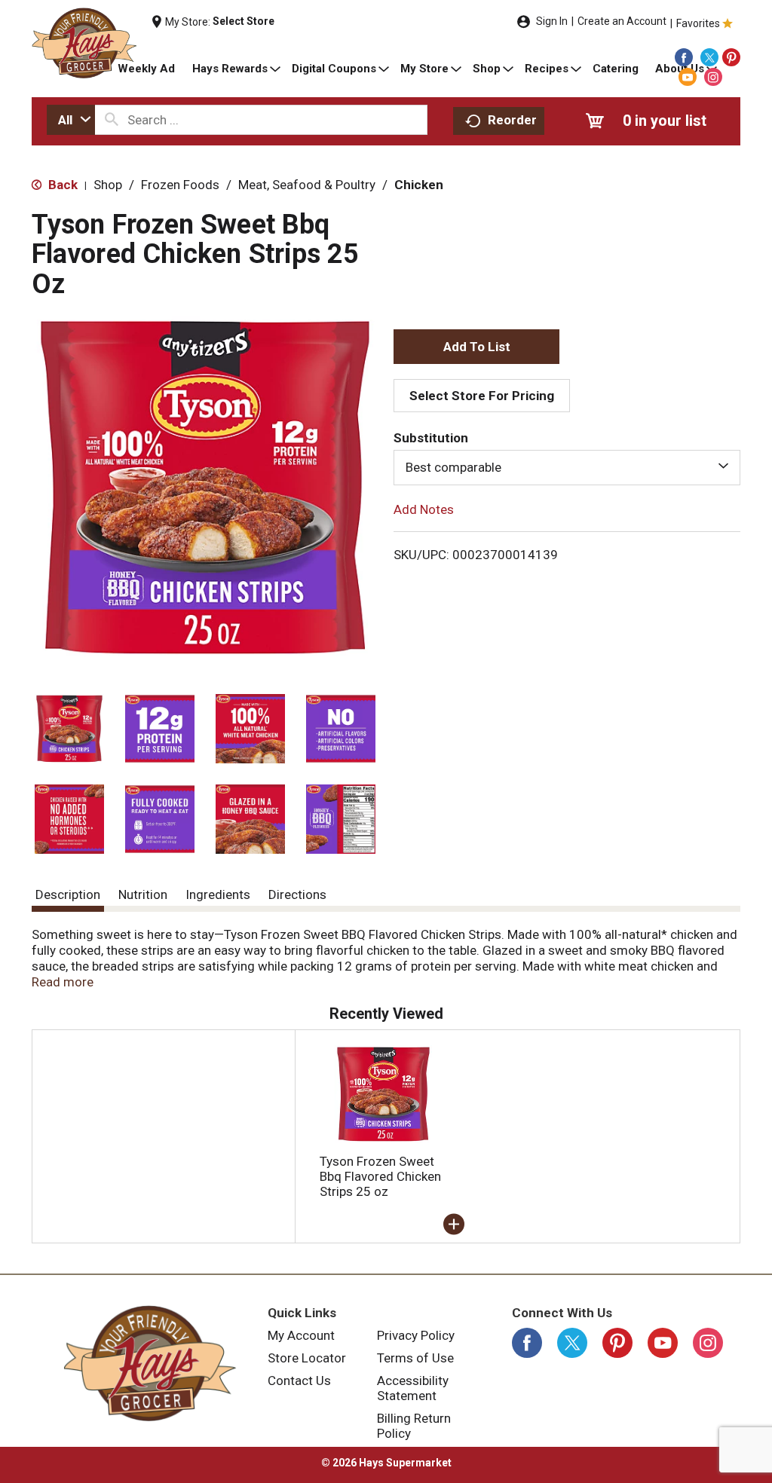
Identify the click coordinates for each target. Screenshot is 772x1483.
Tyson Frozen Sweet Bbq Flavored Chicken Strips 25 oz (380, 1176)
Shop (107, 184)
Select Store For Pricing (481, 395)
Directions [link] (297, 894)
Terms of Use (415, 1357)
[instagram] (713, 77)
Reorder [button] (512, 119)
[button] (69, 728)
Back (61, 184)
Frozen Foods (180, 184)
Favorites (698, 23)
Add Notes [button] (424, 508)
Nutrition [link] (142, 894)
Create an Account (621, 21)
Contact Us (299, 1380)
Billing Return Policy (414, 1426)
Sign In (552, 21)
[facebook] (684, 57)
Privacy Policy (416, 1335)
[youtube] (688, 77)
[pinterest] (731, 57)
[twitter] (709, 57)
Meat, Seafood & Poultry (306, 184)
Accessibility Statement (413, 1388)
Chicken (418, 184)
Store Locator (307, 1357)
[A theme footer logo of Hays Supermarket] (149, 1363)
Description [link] (67, 894)
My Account (301, 1335)
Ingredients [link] (217, 894)
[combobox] (71, 120)
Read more (62, 981)
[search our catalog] (111, 120)
